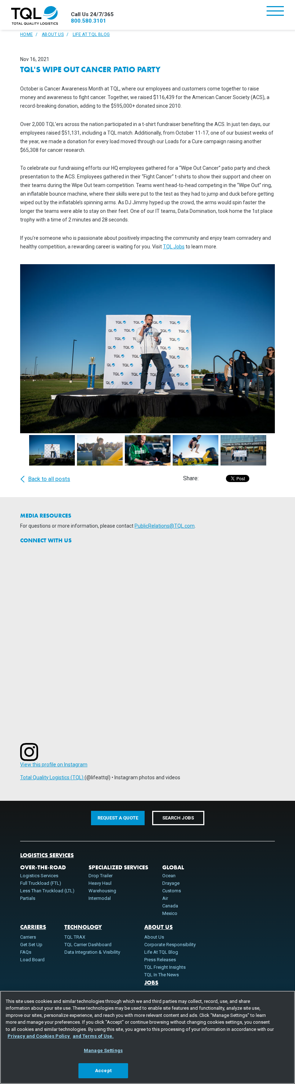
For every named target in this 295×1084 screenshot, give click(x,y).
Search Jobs (178, 818)
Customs (171, 890)
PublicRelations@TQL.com (165, 526)
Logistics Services (47, 855)
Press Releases (160, 959)
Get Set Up (31, 944)
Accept (103, 1070)
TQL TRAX (74, 937)
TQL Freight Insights (165, 967)
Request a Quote (117, 818)
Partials (27, 898)
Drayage (171, 883)
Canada (170, 905)
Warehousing (102, 890)
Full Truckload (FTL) (40, 883)
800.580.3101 (88, 21)
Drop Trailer (100, 875)
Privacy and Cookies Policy (39, 1036)
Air (165, 898)
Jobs (151, 983)
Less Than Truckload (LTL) (47, 890)
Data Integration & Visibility (92, 952)
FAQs (25, 952)
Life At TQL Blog (91, 34)
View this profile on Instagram (53, 764)
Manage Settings (103, 1050)
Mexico (169, 913)
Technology (83, 927)
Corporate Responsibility (170, 944)
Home (26, 34)
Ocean (169, 875)
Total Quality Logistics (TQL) (52, 777)
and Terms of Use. (93, 1036)
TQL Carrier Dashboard (88, 944)
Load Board (32, 959)
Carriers (33, 927)
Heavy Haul (100, 883)
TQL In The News (161, 974)
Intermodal (99, 898)
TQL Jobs (174, 246)
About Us (53, 34)
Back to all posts (49, 479)
